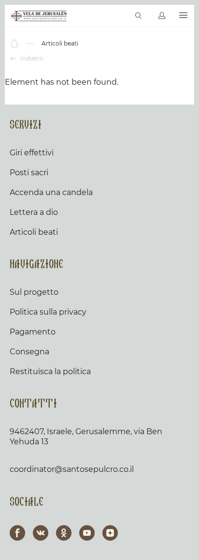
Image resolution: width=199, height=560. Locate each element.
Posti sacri (29, 172)
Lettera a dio (34, 212)
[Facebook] (17, 533)
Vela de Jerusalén (39, 16)
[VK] (40, 533)
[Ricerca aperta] (138, 16)
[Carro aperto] (118, 16)
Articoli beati (34, 232)
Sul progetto (34, 292)
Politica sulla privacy (48, 312)
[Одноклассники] (63, 533)
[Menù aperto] (183, 16)
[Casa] (15, 43)
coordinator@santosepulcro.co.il (72, 469)
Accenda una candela (51, 192)
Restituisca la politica (50, 371)
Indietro (31, 58)
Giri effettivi (32, 152)
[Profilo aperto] (162, 16)
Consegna (29, 351)
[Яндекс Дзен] (110, 533)
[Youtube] (87, 533)
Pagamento (33, 331)
